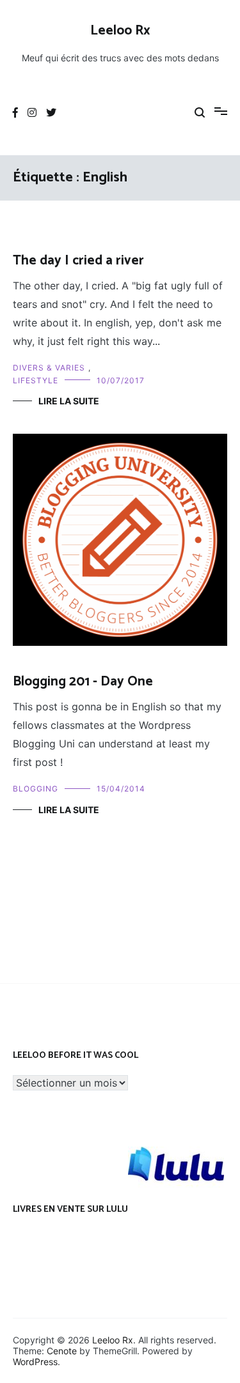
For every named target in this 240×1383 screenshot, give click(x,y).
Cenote (62, 1350)
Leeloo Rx (120, 31)
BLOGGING (35, 788)
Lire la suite (68, 400)
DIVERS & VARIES (49, 367)
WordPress (35, 1361)
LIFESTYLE (35, 380)
